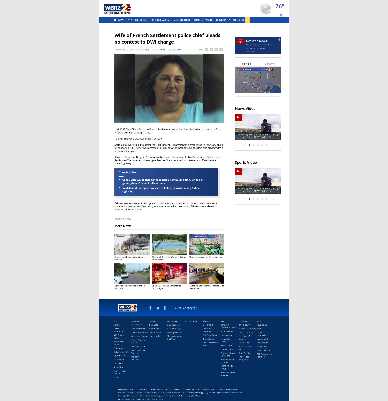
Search (247, 20)
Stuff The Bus (245, 353)
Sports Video (155, 336)
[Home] (121, 8)
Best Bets (153, 324)
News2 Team (119, 355)
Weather (132, 20)
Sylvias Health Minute (120, 372)
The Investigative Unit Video (174, 337)
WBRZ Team (262, 346)
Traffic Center (209, 339)
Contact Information (262, 333)
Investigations (161, 20)
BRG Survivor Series (119, 336)
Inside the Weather (135, 358)
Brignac (138, 148)
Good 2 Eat (244, 342)
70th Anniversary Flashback (264, 355)
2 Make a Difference (118, 330)
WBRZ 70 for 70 (263, 350)
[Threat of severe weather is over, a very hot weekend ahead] (206, 244)
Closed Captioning (125, 389)
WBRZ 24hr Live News (228, 367)
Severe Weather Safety (138, 341)
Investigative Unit (174, 332)
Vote (116, 377)
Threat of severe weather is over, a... (205, 257)
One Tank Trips (210, 335)
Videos (209, 20)
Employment (262, 339)
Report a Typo (122, 219)
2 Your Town (244, 324)
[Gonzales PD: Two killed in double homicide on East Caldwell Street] (132, 273)
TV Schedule (262, 342)
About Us (238, 20)
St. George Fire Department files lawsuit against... (166, 287)
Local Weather (137, 324)
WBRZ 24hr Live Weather (138, 351)
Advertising (262, 324)
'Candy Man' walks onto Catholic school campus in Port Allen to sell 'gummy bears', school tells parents (162, 181)
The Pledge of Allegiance (245, 358)
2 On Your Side (182, 20)
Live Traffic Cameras (207, 330)
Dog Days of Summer (244, 337)
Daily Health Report (119, 343)
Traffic (198, 20)
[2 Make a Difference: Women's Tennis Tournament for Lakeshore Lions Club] (169, 244)
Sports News (155, 328)
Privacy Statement (191, 389)
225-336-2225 (179, 392)
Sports (144, 20)
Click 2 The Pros (246, 332)
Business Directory (247, 328)
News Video (119, 359)
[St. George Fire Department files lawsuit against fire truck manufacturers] (169, 273)
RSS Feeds (118, 363)
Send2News (119, 367)
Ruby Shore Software (154, 399)
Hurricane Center (139, 336)
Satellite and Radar (139, 332)
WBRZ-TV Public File (159, 389)
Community (223, 20)
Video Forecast (138, 328)
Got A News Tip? (121, 352)
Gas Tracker (208, 324)
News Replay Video (226, 340)
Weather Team (138, 346)
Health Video (226, 335)
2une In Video (227, 331)
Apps (259, 328)
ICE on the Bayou (174, 328)
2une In (117, 324)
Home (115, 20)
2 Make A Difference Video (228, 326)
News (121, 20)
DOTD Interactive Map (210, 344)
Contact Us (175, 389)
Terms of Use (208, 389)
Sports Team (155, 332)
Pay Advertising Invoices (228, 389)
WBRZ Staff (176, 49)
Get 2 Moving (119, 348)
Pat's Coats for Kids (245, 348)
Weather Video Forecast (227, 361)
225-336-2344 (237, 392)
